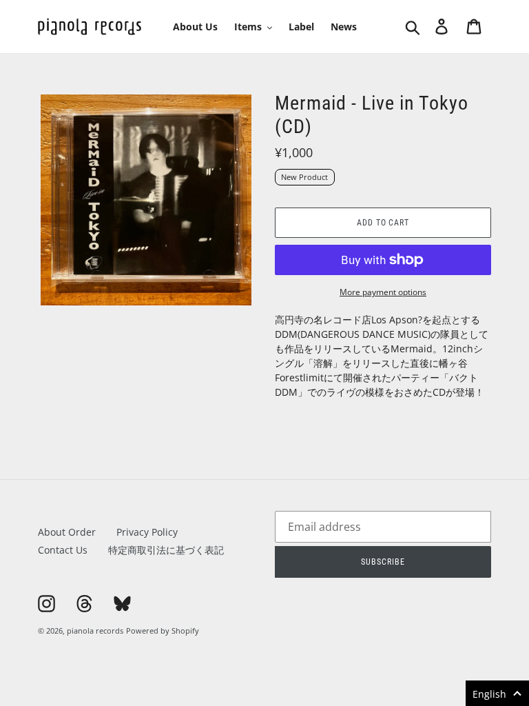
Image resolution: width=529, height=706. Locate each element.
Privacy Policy (147, 531)
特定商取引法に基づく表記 (166, 549)
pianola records (95, 630)
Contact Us (62, 549)
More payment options (383, 292)
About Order (67, 531)
